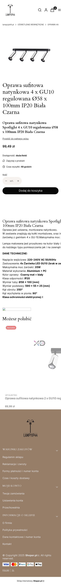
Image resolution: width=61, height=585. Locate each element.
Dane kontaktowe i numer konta (22, 536)
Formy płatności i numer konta (20, 471)
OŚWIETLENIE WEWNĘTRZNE (31, 24)
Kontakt (7, 543)
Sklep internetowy (29, 581)
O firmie (7, 522)
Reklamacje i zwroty (14, 464)
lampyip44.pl (8, 24)
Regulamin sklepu (13, 457)
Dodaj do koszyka (30, 190)
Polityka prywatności (15, 529)
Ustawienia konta (13, 500)
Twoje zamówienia (13, 493)
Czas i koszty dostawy (16, 478)
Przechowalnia (11, 507)
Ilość (5, 174)
